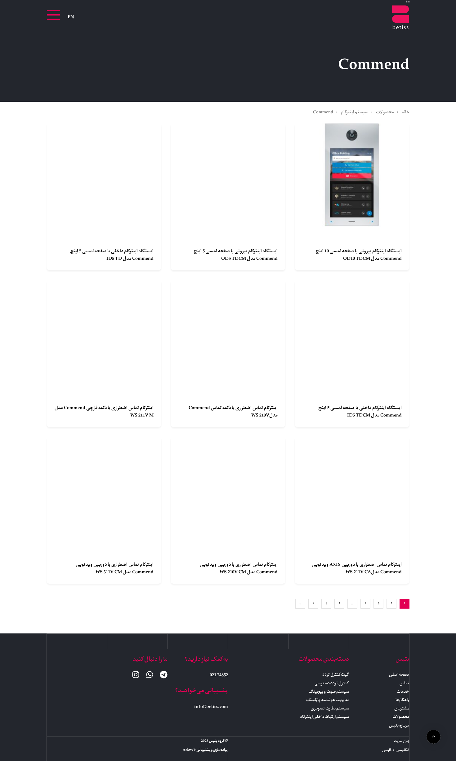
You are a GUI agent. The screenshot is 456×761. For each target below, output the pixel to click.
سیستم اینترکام (354, 112)
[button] (53, 15)
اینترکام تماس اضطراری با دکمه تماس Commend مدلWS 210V (233, 412)
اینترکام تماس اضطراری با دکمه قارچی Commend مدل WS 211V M (104, 412)
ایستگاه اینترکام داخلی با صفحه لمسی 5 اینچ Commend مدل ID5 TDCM (360, 412)
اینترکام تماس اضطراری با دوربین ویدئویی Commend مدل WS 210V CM (239, 568)
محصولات (385, 112)
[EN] (71, 17)
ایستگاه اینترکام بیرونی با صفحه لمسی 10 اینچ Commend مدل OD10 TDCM (358, 255)
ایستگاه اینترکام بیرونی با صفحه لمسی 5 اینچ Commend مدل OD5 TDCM (236, 255)
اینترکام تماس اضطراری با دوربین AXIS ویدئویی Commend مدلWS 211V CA (357, 568)
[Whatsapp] (150, 674)
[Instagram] (136, 674)
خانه (405, 112)
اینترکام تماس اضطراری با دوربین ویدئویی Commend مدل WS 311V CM (115, 568)
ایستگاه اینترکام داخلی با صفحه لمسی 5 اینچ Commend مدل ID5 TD (112, 255)
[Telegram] (164, 674)
